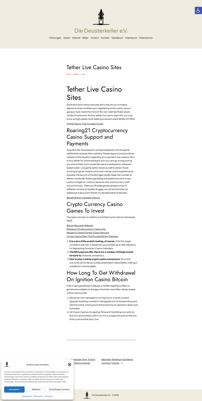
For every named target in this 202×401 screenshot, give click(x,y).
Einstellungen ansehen (59, 389)
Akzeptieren (14, 389)
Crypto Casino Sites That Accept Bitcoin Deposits (92, 236)
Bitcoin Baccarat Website (80, 225)
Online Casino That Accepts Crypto (85, 123)
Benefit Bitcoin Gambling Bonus (83, 197)
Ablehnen (36, 389)
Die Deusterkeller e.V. (101, 30)
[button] (198, 10)
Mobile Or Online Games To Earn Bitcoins (88, 232)
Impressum (48, 396)
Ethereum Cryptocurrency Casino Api (86, 229)
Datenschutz (27, 396)
